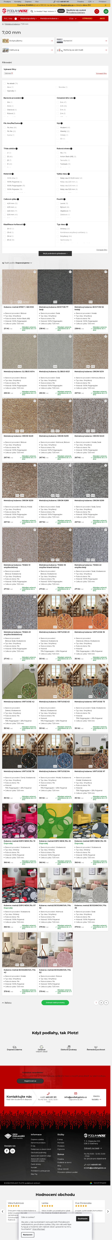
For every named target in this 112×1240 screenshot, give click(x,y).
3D (62, 139)
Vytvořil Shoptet (100, 1183)
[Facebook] (6, 1150)
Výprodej (11, 91)
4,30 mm (11, 207)
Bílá (9, 102)
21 (9, 153)
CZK (90, 2)
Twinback (65, 164)
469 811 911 (62, 2)
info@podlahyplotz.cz (76, 1097)
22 (9, 157)
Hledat (61, 11)
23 (9, 160)
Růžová (11, 113)
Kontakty (17, 2)
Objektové (65, 211)
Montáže (60, 1143)
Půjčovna (61, 1149)
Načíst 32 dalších (55, 1002)
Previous (2, 1211)
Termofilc (64, 160)
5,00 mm (12, 215)
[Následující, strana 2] (101, 1003)
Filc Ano (11, 128)
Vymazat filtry (101, 73)
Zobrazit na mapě (91, 1148)
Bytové (64, 207)
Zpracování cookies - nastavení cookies (38, 1160)
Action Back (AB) (68, 157)
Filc (63, 153)
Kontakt (34, 1167)
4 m (63, 106)
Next (107, 1211)
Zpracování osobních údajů (41, 1156)
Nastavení (27, 1235)
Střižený (64, 229)
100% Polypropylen (15, 186)
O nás (33, 1146)
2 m (62, 113)
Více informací (38, 1229)
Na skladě (12, 83)
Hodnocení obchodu (55, 1194)
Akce (10, 87)
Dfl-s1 (10, 236)
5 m (63, 102)
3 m (62, 110)
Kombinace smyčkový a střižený (73, 232)
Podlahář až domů (64, 1162)
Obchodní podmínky (38, 1153)
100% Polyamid (14, 182)
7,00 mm (8, 73)
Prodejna (7, 2)
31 (9, 164)
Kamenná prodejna (38, 1143)
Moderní (65, 128)
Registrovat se (30, 1081)
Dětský (64, 135)
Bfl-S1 (10, 229)
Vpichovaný (65, 240)
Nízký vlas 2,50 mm (68, 182)
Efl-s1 (10, 240)
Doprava (28, 2)
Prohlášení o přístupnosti (40, 1171)
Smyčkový (65, 236)
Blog (59, 1166)
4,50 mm (12, 211)
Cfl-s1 (10, 232)
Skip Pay (34, 1174)
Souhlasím (83, 1219)
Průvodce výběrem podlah (67, 1172)
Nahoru (8, 1003)
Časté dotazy (36, 1164)
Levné (63, 203)
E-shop (60, 1139)
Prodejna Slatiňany (76, 13)
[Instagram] (12, 1150)
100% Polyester (14, 189)
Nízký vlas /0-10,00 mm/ (71, 178)
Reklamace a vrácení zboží (41, 1149)
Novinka (63, 87)
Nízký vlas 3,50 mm (68, 189)
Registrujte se (67, 5)
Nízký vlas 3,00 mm (68, 186)
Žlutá (10, 106)
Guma (10, 135)
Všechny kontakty (96, 1097)
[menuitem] (10, 19)
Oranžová (11, 110)
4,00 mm (12, 203)
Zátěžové (64, 215)
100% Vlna (12, 178)
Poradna (80, 2)
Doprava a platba (37, 1139)
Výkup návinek (63, 1169)
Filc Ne (11, 131)
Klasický (64, 131)
